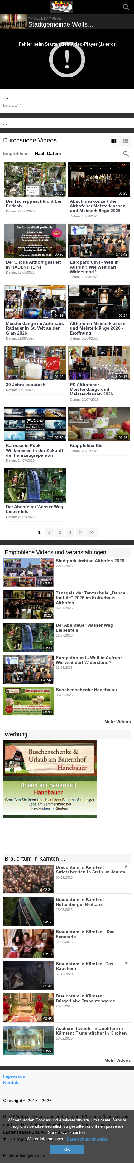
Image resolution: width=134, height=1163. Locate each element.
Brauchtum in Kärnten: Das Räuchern (84, 966)
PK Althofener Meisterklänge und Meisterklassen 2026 (91, 389)
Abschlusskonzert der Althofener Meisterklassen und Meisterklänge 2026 (98, 206)
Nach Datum (48, 153)
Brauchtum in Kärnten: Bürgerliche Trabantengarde (85, 998)
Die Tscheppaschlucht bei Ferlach (33, 203)
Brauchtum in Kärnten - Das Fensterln (85, 934)
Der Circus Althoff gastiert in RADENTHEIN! (33, 265)
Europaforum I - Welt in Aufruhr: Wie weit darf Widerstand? (94, 267)
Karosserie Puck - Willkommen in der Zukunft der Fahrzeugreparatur (34, 450)
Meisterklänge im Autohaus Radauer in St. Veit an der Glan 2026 (35, 328)
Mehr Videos (117, 721)
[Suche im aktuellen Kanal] (126, 153)
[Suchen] (126, 7)
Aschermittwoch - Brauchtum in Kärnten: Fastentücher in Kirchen (91, 1031)
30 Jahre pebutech (25, 384)
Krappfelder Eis (86, 445)
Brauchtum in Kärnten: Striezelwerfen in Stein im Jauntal (91, 869)
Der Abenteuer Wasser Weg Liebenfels (34, 509)
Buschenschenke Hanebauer (86, 689)
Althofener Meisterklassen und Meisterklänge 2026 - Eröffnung (98, 328)
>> (91, 532)
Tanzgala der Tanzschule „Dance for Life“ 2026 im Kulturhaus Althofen (90, 597)
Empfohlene (16, 153)
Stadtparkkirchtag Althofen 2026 (90, 560)
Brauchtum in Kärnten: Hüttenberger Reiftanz (80, 902)
